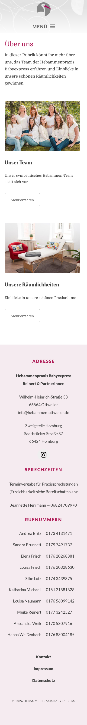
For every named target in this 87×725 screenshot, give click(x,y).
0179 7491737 (59, 544)
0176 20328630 (60, 567)
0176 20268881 (60, 556)
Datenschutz (43, 680)
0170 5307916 (59, 623)
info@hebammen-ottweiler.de (43, 412)
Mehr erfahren (22, 200)
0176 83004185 (60, 634)
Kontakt (43, 656)
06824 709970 (64, 505)
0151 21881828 (60, 589)
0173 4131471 (59, 533)
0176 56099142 (60, 601)
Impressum (43, 668)
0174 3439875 (59, 578)
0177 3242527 (59, 612)
